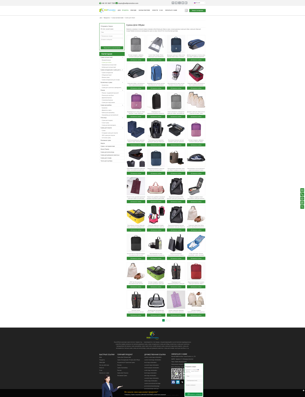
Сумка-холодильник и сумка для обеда (112, 70)
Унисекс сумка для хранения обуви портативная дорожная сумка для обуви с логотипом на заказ (176, 311)
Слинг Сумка (105, 122)
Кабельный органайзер (108, 112)
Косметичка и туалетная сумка (126, 362)
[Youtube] (182, 3)
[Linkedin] (176, 3)
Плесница (104, 117)
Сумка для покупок (106, 127)
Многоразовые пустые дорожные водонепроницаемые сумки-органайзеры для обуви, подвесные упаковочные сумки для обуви (196, 169)
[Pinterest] (186, 3)
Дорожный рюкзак (107, 97)
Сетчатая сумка (106, 137)
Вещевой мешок (106, 60)
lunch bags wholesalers (150, 362)
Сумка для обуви (106, 62)
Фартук (103, 143)
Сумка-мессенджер (107, 120)
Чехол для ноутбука (106, 161)
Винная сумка (105, 77)
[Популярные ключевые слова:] (186, 10)
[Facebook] (173, 3)
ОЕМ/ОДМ (102, 362)
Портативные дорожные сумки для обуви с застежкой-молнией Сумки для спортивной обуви (136, 169)
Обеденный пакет (107, 75)
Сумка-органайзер (106, 105)
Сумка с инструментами (108, 146)
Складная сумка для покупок (110, 133)
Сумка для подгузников (108, 102)
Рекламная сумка (106, 140)
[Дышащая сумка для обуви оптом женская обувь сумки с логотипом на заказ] (176, 44)
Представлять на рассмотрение (112, 47)
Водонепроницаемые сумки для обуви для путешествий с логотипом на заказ (156, 169)
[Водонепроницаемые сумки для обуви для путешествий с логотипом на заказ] (156, 157)
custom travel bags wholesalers (152, 360)
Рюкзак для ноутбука (108, 95)
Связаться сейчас (136, 59)
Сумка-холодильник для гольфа (111, 79)
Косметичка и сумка (106, 82)
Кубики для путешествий (109, 67)
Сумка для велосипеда (107, 152)
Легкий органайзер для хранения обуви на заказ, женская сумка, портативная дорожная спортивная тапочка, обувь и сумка (136, 140)
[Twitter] (179, 3)
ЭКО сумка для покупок (108, 135)
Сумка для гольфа (106, 158)
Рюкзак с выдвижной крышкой (110, 93)
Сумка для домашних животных (110, 155)
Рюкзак (103, 90)
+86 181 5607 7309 (108, 3)
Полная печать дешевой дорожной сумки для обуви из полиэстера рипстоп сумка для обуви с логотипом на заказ (136, 197)
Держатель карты (107, 110)
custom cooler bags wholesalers (152, 357)
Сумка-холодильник (107, 72)
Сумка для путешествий (124, 357)
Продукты (102, 360)
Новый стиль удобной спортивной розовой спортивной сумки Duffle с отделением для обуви (156, 197)
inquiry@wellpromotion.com (128, 3)
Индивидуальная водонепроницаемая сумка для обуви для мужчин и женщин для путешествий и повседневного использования (176, 282)
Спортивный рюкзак (107, 100)
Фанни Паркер (105, 149)
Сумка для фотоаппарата (109, 125)
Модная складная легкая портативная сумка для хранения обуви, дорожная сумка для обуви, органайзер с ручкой (196, 197)
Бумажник (104, 107)
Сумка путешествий (106, 57)
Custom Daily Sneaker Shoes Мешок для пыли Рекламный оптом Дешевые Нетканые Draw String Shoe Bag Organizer (156, 55)
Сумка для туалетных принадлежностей (113, 87)
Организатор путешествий (109, 64)
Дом (100, 357)
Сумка (103, 130)
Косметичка (105, 85)
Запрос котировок (197, 10)
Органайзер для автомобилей (110, 115)
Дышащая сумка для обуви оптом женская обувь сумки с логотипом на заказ (176, 55)
